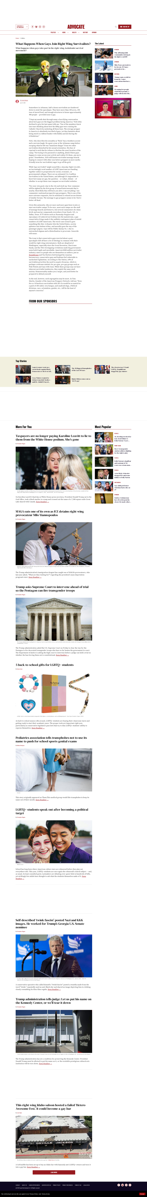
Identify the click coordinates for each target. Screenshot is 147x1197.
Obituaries (117, 482)
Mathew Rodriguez (20, 745)
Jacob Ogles (19, 1112)
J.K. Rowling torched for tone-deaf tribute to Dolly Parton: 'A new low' (122, 440)
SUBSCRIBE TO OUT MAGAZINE (20, 26)
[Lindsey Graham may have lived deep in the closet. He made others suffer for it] (104, 498)
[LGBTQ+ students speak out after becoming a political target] (54, 841)
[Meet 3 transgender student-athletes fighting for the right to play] (104, 449)
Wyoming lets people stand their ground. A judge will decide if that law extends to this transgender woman (122, 93)
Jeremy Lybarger (24, 100)
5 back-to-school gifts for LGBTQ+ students (45, 665)
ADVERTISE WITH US (46, 1185)
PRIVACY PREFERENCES (67, 1185)
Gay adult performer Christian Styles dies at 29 (122, 488)
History (85, 32)
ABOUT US (24, 1185)
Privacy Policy (34, 1194)
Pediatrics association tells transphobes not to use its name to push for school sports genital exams (51, 739)
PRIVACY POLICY (56, 1185)
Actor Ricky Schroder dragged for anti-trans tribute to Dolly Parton (122, 475)
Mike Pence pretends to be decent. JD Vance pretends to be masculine (122, 68)
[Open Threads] (40, 26)
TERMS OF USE (78, 1185)
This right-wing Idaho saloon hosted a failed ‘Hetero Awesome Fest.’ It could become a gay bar (50, 1107)
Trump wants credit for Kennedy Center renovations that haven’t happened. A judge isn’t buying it (122, 81)
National (116, 74)
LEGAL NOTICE (86, 1185)
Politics (53, 32)
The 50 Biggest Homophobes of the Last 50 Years (82, 369)
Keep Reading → (42, 502)
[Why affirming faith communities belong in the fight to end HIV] (104, 53)
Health (74, 32)
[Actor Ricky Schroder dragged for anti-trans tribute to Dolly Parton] (104, 474)
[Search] (116, 27)
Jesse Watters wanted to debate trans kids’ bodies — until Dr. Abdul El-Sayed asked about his (41, 381)
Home (17, 38)
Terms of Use (46, 1194)
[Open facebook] (32, 26)
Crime (116, 86)
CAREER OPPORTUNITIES (34, 1185)
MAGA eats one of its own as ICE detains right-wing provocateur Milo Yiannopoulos (50, 513)
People (116, 433)
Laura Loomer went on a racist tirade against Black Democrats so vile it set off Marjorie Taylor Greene (41, 370)
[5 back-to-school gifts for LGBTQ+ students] (54, 693)
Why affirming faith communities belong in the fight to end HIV (122, 55)
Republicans (34, 255)
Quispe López (19, 669)
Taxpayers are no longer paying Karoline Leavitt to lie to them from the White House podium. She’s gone (53, 438)
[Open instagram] (43, 26)
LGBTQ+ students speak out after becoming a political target (52, 811)
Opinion (94, 32)
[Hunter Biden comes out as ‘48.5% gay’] (62, 380)
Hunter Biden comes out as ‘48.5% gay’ (81, 380)
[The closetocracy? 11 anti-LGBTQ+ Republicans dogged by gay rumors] (102, 369)
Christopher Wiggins (21, 443)
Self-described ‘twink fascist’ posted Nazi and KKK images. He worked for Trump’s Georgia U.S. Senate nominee (50, 923)
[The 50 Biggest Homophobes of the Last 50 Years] (62, 369)
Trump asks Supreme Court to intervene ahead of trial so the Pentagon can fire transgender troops (52, 589)
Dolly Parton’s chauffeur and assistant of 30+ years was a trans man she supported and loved (122, 465)
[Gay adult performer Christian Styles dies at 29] (104, 486)
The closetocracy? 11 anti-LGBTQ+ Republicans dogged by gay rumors (120, 369)
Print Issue (117, 446)
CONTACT (18, 1185)
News (64, 32)
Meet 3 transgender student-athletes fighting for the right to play (122, 451)
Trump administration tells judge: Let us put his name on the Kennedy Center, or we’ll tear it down (53, 1001)
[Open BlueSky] (36, 26)
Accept (142, 1194)
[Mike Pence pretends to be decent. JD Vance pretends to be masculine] (104, 65)
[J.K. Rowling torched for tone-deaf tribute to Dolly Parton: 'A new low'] (104, 437)
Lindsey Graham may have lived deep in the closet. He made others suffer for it (122, 501)
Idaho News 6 (51, 1160)
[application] (113, 108)
